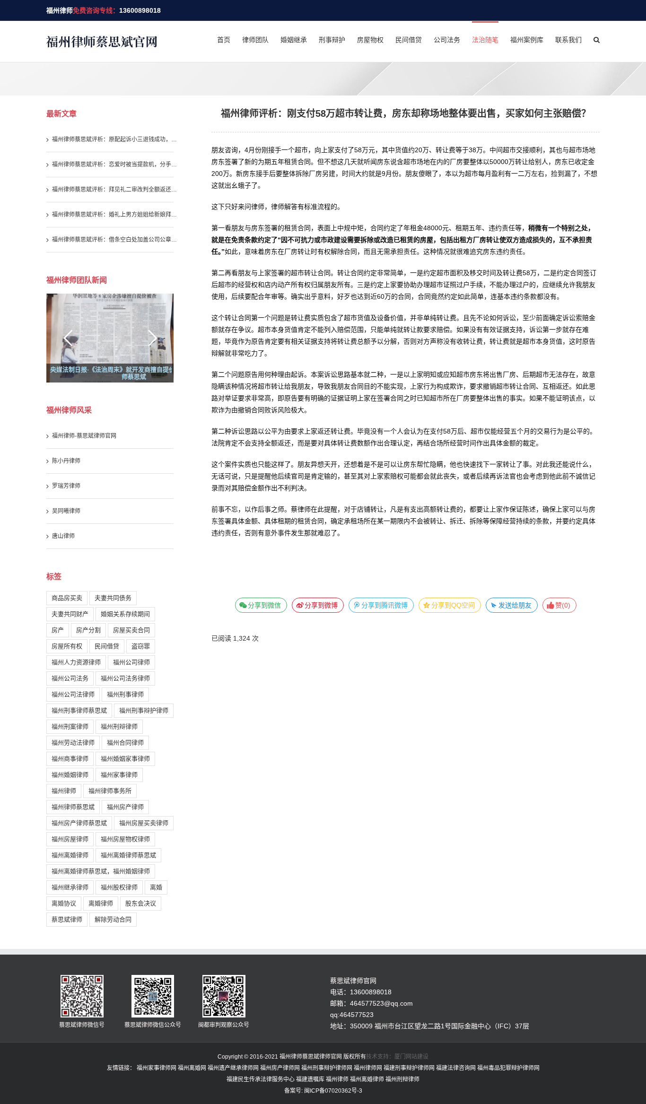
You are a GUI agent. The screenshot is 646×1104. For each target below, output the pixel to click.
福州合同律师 (125, 742)
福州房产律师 (125, 806)
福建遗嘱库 (310, 1079)
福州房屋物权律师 (125, 839)
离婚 (156, 887)
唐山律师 (63, 536)
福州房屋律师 (70, 839)
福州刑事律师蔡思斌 (79, 710)
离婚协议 (64, 903)
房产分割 (88, 630)
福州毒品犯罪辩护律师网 (508, 1068)
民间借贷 (107, 646)
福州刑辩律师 (119, 726)
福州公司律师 (131, 662)
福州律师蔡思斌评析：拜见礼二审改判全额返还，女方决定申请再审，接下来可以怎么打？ (116, 189)
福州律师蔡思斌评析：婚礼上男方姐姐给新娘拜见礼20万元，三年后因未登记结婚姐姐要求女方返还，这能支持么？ (116, 214)
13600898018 (140, 10)
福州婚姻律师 (70, 774)
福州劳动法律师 (73, 742)
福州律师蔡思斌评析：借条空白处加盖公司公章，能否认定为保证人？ (116, 239)
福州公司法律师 (73, 694)
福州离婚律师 (70, 855)
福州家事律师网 (156, 1068)
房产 (58, 630)
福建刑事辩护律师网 (409, 1068)
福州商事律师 (70, 758)
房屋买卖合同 (131, 630)
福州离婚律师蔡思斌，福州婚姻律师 (101, 871)
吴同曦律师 (66, 511)
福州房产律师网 (280, 1068)
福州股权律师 (119, 887)
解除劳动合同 (113, 919)
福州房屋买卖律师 (143, 822)
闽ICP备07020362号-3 (332, 1090)
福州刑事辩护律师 (143, 710)
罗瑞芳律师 (66, 486)
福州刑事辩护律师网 (326, 1068)
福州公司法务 (70, 678)
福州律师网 (368, 1068)
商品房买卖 (67, 597)
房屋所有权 (67, 646)
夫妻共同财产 (70, 613)
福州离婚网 (192, 1068)
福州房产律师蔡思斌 (79, 822)
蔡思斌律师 (67, 919)
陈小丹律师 (66, 461)
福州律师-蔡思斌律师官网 (84, 436)
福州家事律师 (119, 774)
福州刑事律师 (125, 694)
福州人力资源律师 (76, 662)
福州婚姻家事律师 (125, 758)
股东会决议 (140, 903)
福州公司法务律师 (125, 678)
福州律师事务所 (109, 790)
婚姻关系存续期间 (125, 613)
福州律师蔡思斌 (73, 806)
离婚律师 (100, 903)
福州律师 (59, 10)
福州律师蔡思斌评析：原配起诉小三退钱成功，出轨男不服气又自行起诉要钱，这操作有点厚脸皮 (116, 139)
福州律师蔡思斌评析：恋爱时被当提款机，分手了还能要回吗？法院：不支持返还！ (116, 164)
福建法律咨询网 (456, 1068)
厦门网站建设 (411, 1056)
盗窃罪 (140, 646)
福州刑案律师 (70, 726)
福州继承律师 (70, 887)
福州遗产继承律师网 (233, 1068)
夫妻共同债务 (113, 597)
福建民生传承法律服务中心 (261, 1079)
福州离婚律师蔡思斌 (128, 855)
